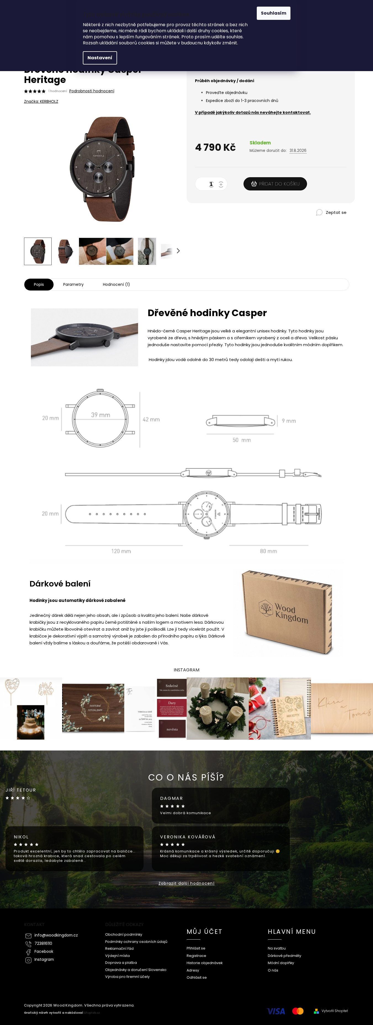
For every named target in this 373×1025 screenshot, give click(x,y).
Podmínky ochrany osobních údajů (136, 941)
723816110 (43, 943)
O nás (273, 970)
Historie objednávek (205, 963)
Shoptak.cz (92, 1013)
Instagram (44, 959)
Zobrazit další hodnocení (186, 883)
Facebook (44, 951)
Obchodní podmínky (123, 934)
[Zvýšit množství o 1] (222, 185)
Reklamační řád (119, 948)
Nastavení (100, 58)
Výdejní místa (117, 955)
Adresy (193, 970)
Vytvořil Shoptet (335, 1011)
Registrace (196, 955)
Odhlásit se (197, 977)
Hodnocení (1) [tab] (116, 284)
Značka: (41, 101)
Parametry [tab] (73, 284)
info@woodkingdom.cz (56, 935)
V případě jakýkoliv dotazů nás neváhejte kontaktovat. (253, 112)
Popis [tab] (39, 284)
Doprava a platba (121, 962)
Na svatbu (277, 948)
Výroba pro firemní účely (127, 976)
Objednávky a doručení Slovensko (135, 969)
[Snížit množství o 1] (212, 185)
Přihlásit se (196, 948)
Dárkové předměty (284, 955)
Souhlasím (273, 13)
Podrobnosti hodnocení (91, 91)
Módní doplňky (281, 963)
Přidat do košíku (279, 184)
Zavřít (322, 221)
